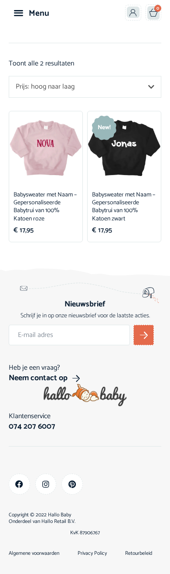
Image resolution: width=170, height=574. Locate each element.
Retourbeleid (138, 553)
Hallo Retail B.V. (58, 521)
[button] (18, 12)
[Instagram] (46, 484)
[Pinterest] (72, 484)
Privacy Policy (92, 553)
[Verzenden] (143, 335)
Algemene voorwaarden (34, 553)
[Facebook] (19, 484)
